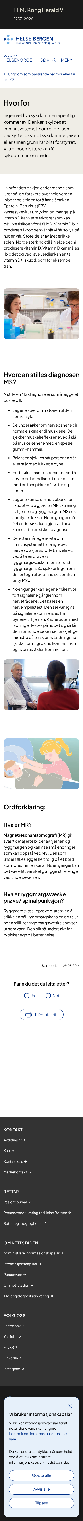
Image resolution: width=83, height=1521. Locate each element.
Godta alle (41, 1475)
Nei (56, 995)
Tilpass (41, 1502)
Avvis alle (41, 1489)
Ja (33, 995)
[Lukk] (70, 1406)
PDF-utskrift (46, 1014)
